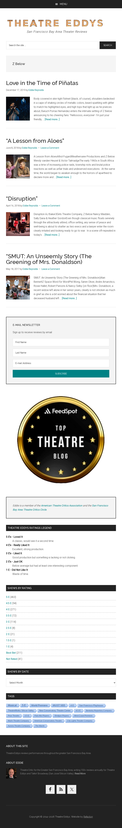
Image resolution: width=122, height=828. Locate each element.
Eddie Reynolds (36, 90)
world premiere (39, 705)
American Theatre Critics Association (61, 505)
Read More (80, 773)
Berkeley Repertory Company (99, 711)
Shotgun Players (61, 716)
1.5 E (8, 640)
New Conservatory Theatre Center (54, 710)
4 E (8, 609)
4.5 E (8, 603)
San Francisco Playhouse (91, 705)
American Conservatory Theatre (48, 721)
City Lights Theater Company (79, 721)
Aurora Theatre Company (19, 726)
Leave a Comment (50, 148)
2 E (8, 634)
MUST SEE (59, 705)
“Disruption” (22, 198)
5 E (8, 597)
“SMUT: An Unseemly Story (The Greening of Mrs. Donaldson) (49, 259)
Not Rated (11, 658)
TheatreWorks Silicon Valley (21, 710)
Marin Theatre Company (18, 721)
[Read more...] (52, 119)
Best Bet (11, 652)
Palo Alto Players (41, 716)
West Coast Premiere (83, 716)
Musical (12, 705)
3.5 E (8, 615)
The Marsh (39, 726)
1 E (8, 646)
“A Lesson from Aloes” (35, 140)
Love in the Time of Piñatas (42, 83)
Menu (63, 4)
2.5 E (8, 627)
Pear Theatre (13, 716)
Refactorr (88, 816)
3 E (8, 621)
